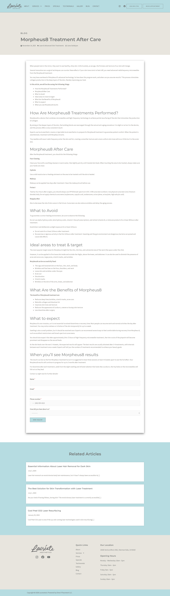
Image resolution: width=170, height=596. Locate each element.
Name (32, 379)
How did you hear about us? (40, 409)
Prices (47, 6)
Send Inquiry (37, 420)
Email (32, 389)
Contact (96, 6)
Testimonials (68, 6)
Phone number (35, 399)
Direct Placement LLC (64, 593)
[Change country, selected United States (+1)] (32, 403)
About (26, 6)
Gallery (80, 6)
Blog (88, 6)
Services (35, 6)
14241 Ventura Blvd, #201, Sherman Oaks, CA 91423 (117, 550)
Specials (56, 6)
